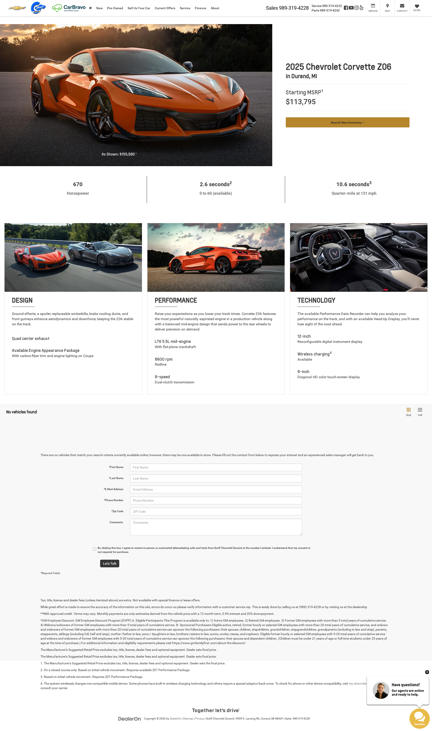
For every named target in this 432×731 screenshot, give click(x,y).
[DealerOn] (129, 718)
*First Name (116, 467)
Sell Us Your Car (139, 8)
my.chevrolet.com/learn (365, 683)
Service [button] (185, 8)
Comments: (116, 522)
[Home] (90, 8)
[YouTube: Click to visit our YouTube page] (351, 8)
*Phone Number (113, 500)
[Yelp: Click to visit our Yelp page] (361, 8)
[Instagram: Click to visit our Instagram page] (356, 8)
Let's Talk (109, 563)
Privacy (199, 718)
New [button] (99, 8)
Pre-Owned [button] (115, 8)
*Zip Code (117, 511)
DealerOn (175, 718)
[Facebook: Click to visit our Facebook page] (346, 8)
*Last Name (116, 478)
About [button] (215, 8)
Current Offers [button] (165, 8)
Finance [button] (200, 8)
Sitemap (188, 718)
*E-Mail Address (113, 489)
